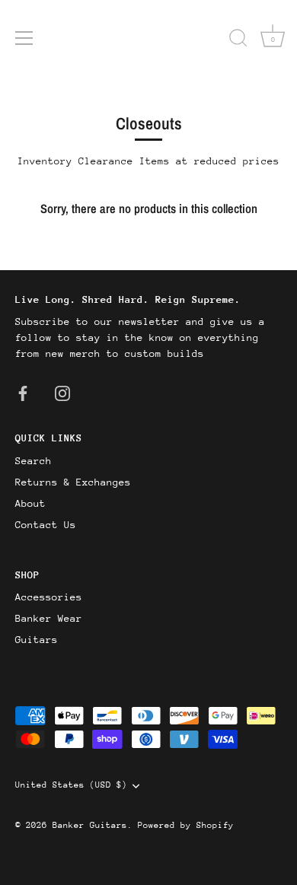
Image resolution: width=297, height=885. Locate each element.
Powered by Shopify (186, 825)
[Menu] (24, 38)
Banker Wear (48, 618)
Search (33, 460)
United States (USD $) (71, 785)
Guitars (36, 639)
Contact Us (45, 524)
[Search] (238, 40)
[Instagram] (62, 392)
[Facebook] (22, 392)
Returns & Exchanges (73, 482)
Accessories (48, 597)
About (30, 503)
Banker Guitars (90, 825)
